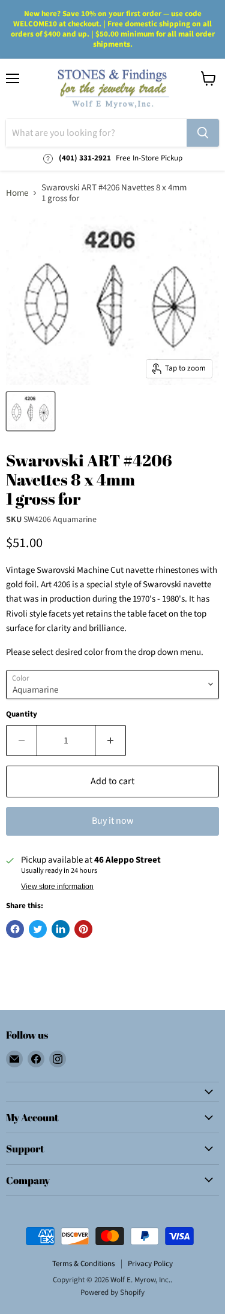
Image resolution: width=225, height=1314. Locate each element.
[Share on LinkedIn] (61, 929)
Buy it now (112, 820)
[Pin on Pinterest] (83, 929)
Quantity (21, 714)
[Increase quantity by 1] (110, 740)
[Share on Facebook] (15, 929)
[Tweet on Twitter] (38, 929)
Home (17, 193)
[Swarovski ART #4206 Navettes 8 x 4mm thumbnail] (31, 411)
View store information (57, 886)
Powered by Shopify (112, 1292)
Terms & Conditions (83, 1263)
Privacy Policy (150, 1263)
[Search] (203, 133)
